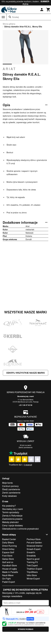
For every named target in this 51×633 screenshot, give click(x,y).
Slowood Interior (34, 545)
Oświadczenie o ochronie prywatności (20, 528)
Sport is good (33, 558)
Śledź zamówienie (11, 489)
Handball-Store (9, 565)
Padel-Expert (8, 581)
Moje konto (7, 482)
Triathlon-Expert (34, 568)
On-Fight (6, 578)
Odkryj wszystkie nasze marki (25, 372)
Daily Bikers (8, 542)
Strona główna (9, 23)
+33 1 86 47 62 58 (25, 405)
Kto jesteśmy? (9, 505)
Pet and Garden (34, 542)
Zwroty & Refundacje (12, 515)
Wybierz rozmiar (25, 629)
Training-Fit (32, 562)
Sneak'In (31, 552)
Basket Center (9, 539)
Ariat (9, 69)
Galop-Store (8, 558)
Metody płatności (10, 522)
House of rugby (9, 568)
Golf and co (7, 562)
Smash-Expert (33, 549)
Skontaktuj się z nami (25, 396)
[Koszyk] (48, 9)
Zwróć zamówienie (26, 447)
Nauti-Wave (7, 575)
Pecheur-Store (34, 539)
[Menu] (3, 17)
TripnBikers (32, 572)
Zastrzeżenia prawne (12, 518)
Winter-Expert (33, 578)
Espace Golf (8, 552)
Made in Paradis (10, 572)
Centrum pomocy (10, 486)
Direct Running (9, 545)
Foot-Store (7, 555)
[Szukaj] (10, 17)
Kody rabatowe (9, 495)
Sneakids (31, 555)
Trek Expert (32, 565)
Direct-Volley (8, 549)
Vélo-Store (32, 575)
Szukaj (15, 17)
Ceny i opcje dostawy (12, 525)
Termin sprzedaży (10, 512)
